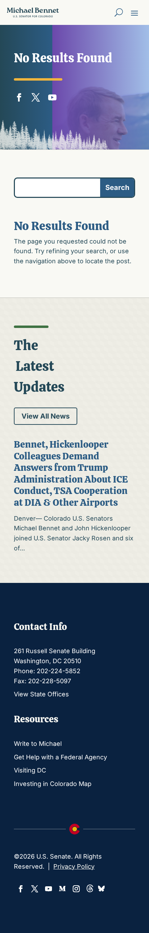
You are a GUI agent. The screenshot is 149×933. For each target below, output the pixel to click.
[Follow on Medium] (62, 889)
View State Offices (41, 694)
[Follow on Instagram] (76, 889)
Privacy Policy (74, 866)
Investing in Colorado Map (52, 783)
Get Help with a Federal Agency (60, 757)
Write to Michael (38, 743)
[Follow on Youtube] (52, 96)
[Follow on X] (35, 96)
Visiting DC (30, 770)
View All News (45, 416)
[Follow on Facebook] (19, 96)
